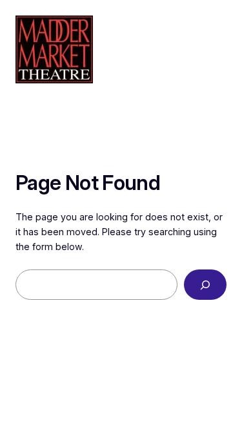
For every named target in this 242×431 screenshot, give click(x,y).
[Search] (205, 284)
